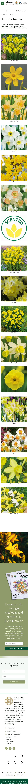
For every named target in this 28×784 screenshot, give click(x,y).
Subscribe (14, 682)
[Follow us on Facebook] (6, 748)
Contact (20, 775)
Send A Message (11, 731)
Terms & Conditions (17, 783)
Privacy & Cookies (16, 781)
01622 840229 (11, 728)
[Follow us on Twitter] (10, 748)
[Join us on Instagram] (14, 748)
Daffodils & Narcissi (8, 14)
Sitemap (25, 783)
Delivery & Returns (6, 781)
